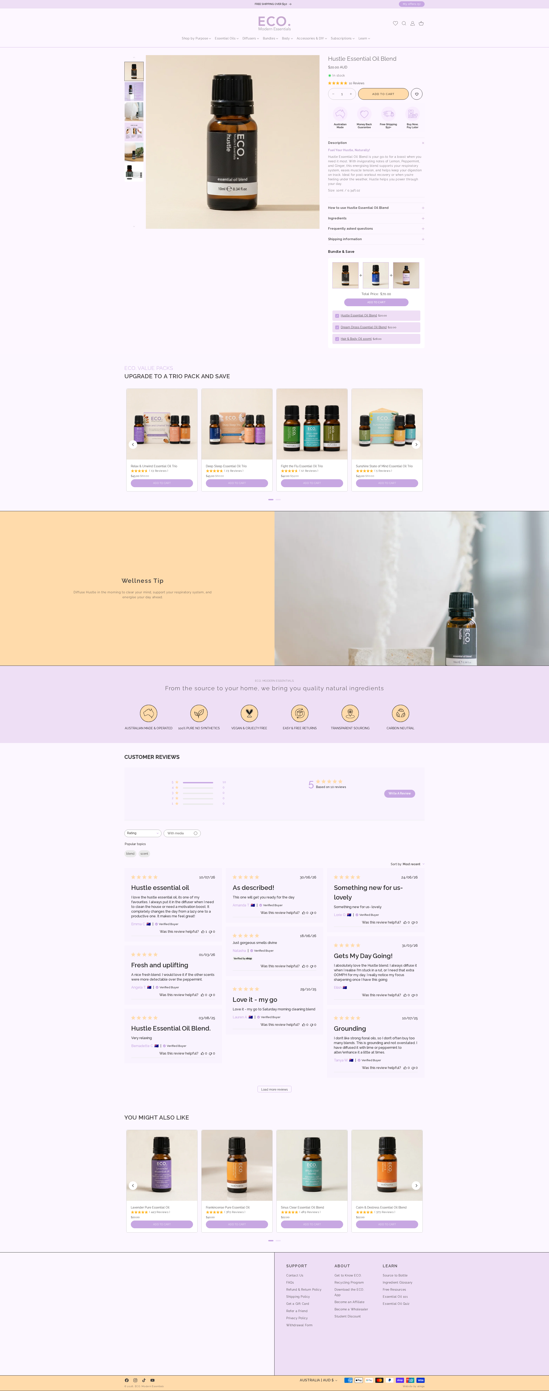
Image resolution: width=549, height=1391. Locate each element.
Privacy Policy (297, 1318)
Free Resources (394, 1289)
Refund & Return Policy (303, 1289)
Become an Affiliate (349, 1302)
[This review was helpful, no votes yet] (303, 913)
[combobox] (142, 833)
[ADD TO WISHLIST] (416, 94)
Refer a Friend (297, 1311)
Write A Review (400, 793)
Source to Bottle (395, 1275)
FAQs (290, 1282)
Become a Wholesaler (351, 1309)
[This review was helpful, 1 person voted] (202, 932)
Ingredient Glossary (397, 1282)
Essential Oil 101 (395, 1296)
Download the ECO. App (349, 1292)
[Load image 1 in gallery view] (134, 71)
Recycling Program (349, 1282)
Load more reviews (274, 1089)
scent (144, 853)
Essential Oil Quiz (396, 1304)
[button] (194, 38)
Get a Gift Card (297, 1304)
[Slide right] (134, 226)
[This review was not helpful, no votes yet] (210, 932)
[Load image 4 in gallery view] (134, 131)
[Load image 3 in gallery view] (134, 111)
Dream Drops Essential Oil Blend (364, 327)
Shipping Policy (298, 1296)
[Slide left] (134, 57)
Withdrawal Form (299, 1325)
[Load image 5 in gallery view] (134, 152)
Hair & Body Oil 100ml (356, 339)
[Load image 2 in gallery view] (134, 91)
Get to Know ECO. (348, 1275)
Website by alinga (414, 1386)
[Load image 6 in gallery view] (134, 172)
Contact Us (294, 1275)
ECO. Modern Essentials (149, 1386)
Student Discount (348, 1316)
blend (130, 853)
